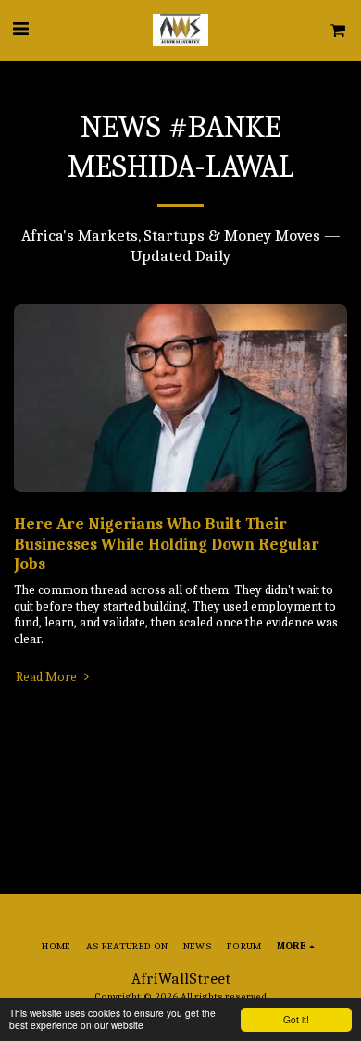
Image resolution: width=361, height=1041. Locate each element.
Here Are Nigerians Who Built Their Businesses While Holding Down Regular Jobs (166, 544)
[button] (20, 29)
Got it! (296, 1019)
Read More (48, 677)
